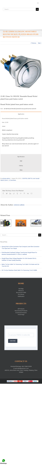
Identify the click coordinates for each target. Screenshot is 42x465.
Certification (21, 296)
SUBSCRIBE (13, 340)
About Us (21, 290)
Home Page (21, 314)
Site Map (21, 288)
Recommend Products (21, 310)
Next (39, 43)
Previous (33, 43)
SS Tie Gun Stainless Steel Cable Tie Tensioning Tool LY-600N (19, 270)
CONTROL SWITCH (27, 178)
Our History (21, 294)
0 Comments (12, 180)
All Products (21, 309)
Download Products (21, 312)
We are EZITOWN (21, 292)
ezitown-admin (6, 178)
